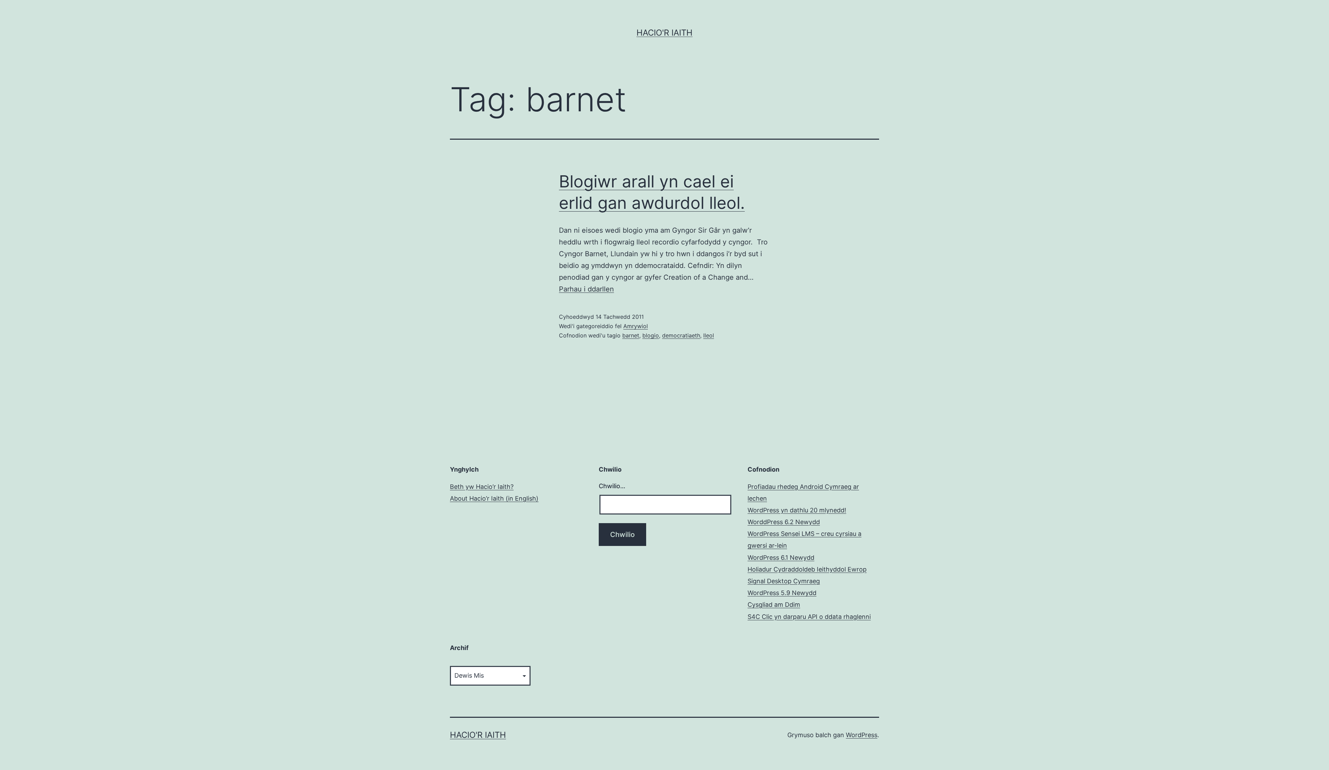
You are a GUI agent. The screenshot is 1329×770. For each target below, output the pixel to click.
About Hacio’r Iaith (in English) (494, 498)
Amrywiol (635, 326)
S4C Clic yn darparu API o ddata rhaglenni (809, 616)
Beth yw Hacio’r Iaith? (482, 486)
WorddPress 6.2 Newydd (784, 522)
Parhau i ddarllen (586, 289)
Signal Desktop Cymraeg (784, 581)
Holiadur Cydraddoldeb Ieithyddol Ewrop (807, 569)
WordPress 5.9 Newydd (782, 592)
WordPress (861, 735)
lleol (708, 335)
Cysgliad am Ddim (774, 604)
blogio (650, 335)
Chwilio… (612, 486)
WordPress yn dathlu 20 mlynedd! (797, 510)
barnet (630, 335)
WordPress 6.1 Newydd (781, 557)
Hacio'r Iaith (664, 33)
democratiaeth (681, 335)
